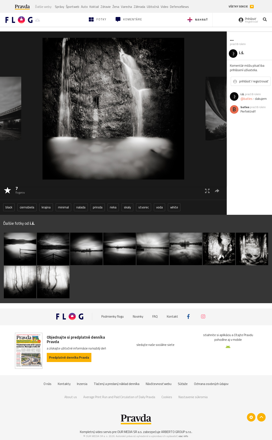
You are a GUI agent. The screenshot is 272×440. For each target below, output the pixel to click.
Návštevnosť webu (158, 384)
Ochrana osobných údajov (211, 384)
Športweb (72, 6)
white (174, 207)
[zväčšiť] (207, 190)
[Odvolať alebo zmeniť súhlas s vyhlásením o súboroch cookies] (251, 417)
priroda (97, 207)
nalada (80, 207)
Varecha (126, 6)
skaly (127, 207)
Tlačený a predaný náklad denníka (116, 384)
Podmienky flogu (112, 316)
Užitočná (153, 6)
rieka (113, 207)
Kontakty (64, 384)
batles (245, 107)
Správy (59, 6)
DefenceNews (179, 6)
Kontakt (172, 316)
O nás (47, 384)
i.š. (242, 94)
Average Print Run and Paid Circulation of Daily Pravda (119, 397)
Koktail (94, 6)
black (9, 207)
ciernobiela (27, 207)
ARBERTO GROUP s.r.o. (176, 431)
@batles (246, 98)
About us (70, 397)
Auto (84, 6)
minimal (63, 207)
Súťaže (183, 384)
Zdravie (106, 6)
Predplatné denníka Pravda (69, 357)
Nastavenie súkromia (193, 397)
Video (164, 6)
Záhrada (139, 6)
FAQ (155, 316)
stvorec (143, 207)
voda (159, 207)
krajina (46, 207)
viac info (183, 436)
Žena (115, 6)
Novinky (138, 316)
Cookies (167, 397)
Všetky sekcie (238, 6)
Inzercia (82, 384)
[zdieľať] (217, 190)
